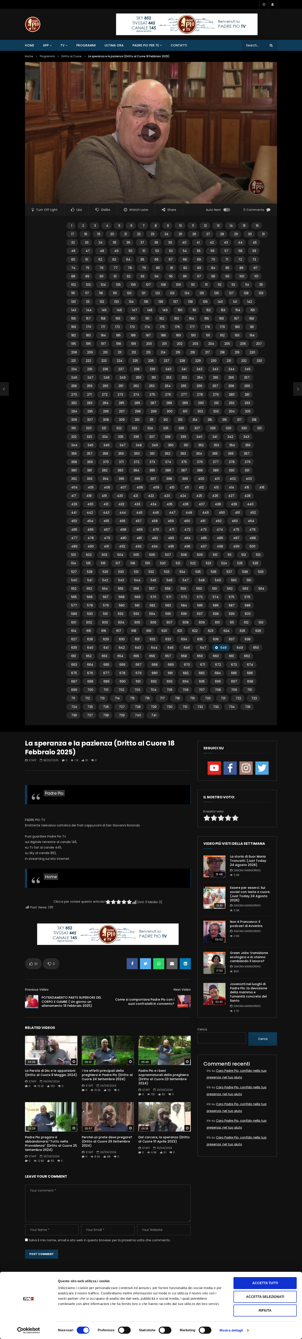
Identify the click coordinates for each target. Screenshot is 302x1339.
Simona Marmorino (247, 870)
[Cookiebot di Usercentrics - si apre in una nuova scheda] (28, 1330)
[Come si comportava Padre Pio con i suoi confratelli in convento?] (184, 1001)
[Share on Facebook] (132, 963)
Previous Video (37, 989)
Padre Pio (54, 793)
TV (62, 45)
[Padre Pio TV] (32, 24)
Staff (32, 760)
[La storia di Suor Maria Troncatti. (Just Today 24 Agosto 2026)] (214, 866)
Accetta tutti (265, 1283)
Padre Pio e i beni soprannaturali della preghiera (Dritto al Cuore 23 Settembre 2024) (163, 1076)
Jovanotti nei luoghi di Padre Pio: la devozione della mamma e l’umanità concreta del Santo (248, 992)
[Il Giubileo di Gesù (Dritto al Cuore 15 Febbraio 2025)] (4, 389)
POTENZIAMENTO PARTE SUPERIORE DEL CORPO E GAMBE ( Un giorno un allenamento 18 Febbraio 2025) (71, 1001)
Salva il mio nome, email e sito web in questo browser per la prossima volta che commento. (100, 1240)
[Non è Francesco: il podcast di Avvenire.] (214, 932)
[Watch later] (263, 4)
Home (29, 45)
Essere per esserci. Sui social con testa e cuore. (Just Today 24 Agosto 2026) (250, 893)
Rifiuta (265, 1310)
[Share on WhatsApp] (158, 963)
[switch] (124, 1330)
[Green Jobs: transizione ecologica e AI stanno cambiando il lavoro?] (214, 963)
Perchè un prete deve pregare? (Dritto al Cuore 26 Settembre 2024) (107, 1141)
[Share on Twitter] (145, 963)
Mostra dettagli (231, 1330)
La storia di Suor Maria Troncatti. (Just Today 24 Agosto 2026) (248, 860)
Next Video (182, 989)
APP (46, 45)
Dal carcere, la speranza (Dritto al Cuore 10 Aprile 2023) (164, 1139)
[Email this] (172, 963)
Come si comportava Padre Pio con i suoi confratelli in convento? (144, 1001)
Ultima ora (114, 45)
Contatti (179, 45)
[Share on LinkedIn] (185, 963)
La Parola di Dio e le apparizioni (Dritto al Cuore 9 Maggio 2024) (51, 1072)
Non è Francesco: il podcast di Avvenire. (246, 923)
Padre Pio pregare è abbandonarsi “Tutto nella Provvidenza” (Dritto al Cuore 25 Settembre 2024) (51, 1143)
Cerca (202, 1029)
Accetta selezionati (265, 1297)
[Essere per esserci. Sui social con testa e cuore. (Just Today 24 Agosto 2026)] (214, 898)
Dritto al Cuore (71, 56)
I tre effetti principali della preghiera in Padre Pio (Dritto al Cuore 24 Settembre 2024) (107, 1074)
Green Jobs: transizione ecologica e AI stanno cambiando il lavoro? (249, 957)
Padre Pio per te (145, 45)
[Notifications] (272, 4)
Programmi (86, 45)
